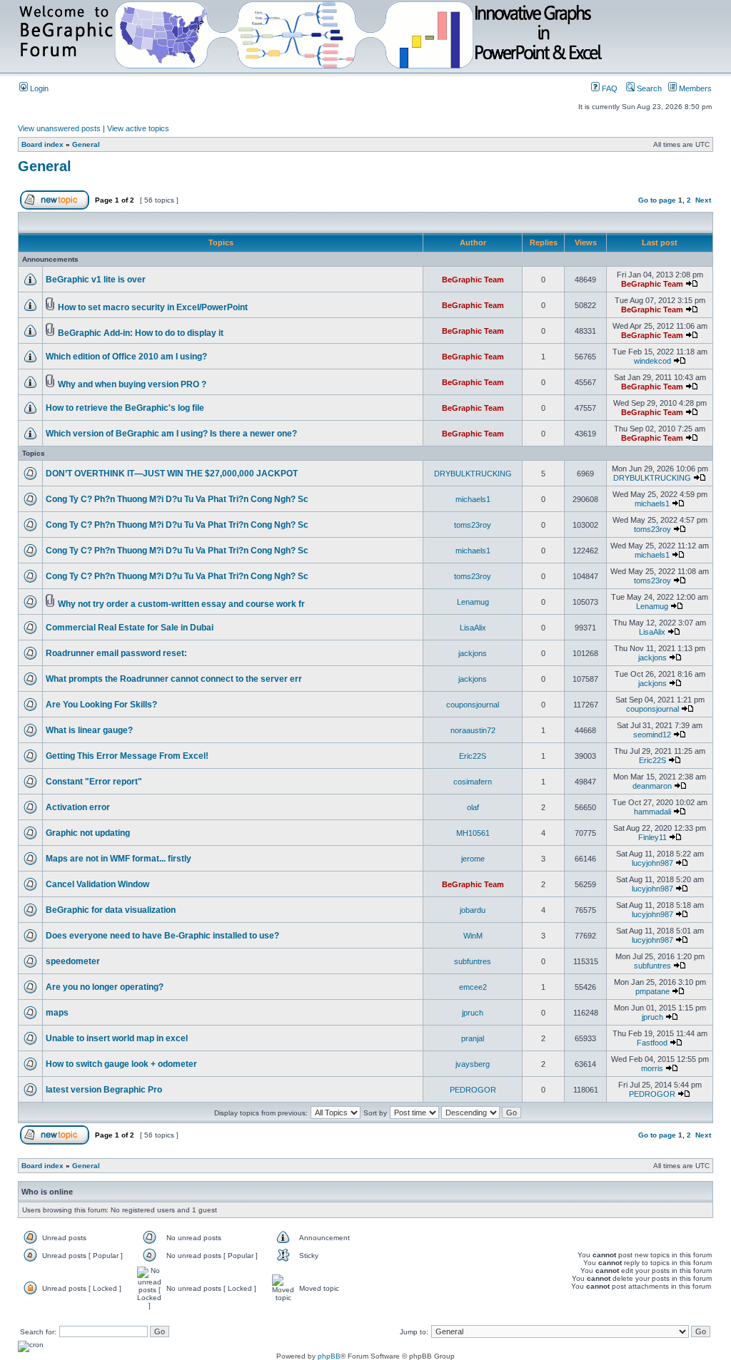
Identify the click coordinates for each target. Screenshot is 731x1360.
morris (652, 1068)
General (86, 144)
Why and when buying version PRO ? (132, 384)
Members (694, 88)
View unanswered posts (59, 128)
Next (703, 200)
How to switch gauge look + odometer (121, 1064)
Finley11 (652, 837)
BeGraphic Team (473, 279)
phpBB (329, 1356)
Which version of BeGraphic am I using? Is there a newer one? (171, 434)
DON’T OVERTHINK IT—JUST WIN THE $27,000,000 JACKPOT (172, 474)
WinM (473, 935)
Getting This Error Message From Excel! (127, 756)
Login (38, 88)
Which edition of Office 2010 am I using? (126, 357)
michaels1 (472, 499)
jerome (473, 858)
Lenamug (473, 602)
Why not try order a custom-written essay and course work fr (181, 604)
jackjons (472, 653)
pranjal (472, 1038)
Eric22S (472, 756)
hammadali (652, 811)
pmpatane (652, 991)
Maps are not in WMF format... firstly (118, 859)
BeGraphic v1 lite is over (96, 280)
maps (57, 1013)
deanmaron (652, 786)
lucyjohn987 (652, 863)
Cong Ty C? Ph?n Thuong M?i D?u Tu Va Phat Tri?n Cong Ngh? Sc (177, 499)
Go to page (657, 200)
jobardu (472, 910)
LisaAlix (473, 627)
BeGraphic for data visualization (111, 910)
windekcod (652, 361)
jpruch (472, 1012)
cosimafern (472, 781)
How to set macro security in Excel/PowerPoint (153, 307)
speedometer (73, 961)
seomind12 (652, 734)
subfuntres (472, 961)
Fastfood (652, 1042)
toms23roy (472, 525)
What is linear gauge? (89, 730)
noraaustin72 (472, 730)
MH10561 (473, 833)
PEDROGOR (473, 1089)
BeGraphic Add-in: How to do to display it (140, 333)
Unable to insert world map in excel (117, 1038)
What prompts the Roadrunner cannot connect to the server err (174, 679)
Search (648, 88)
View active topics (138, 128)
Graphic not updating (88, 833)
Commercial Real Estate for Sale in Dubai (129, 628)
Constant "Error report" (94, 782)
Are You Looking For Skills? (101, 705)
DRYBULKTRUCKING (473, 473)
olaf (473, 807)
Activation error (78, 807)
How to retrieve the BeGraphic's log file (125, 408)
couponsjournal (472, 704)
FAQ (608, 88)
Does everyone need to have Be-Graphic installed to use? (162, 936)
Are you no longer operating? (104, 987)
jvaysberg (472, 1064)
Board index (42, 144)
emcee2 (473, 987)
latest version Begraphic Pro (104, 1090)
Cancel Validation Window (97, 884)
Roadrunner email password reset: (116, 653)
